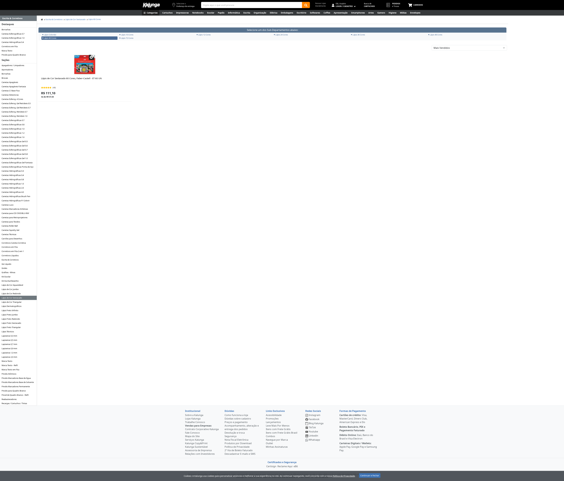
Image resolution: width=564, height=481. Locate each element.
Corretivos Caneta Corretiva (14, 243)
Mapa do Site (192, 436)
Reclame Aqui (284, 466)
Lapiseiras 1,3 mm (9, 352)
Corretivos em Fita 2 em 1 (13, 251)
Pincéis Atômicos (9, 373)
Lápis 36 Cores (358, 34)
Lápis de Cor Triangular (12, 302)
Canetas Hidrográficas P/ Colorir (16, 200)
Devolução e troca (235, 432)
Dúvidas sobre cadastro (238, 418)
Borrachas (6, 29)
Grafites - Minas (8, 272)
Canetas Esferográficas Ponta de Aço (17, 166)
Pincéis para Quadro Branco (14, 54)
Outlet (269, 443)
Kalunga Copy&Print (196, 443)
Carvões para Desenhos (12, 238)
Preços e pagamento (236, 422)
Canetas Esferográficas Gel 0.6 (15, 145)
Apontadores (7, 69)
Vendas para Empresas (198, 425)
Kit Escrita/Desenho (10, 281)
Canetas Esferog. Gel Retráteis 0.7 (16, 107)
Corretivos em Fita (10, 46)
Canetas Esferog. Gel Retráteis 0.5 (16, 103)
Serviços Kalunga (194, 439)
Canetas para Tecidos (11, 221)
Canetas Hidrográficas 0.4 (13, 42)
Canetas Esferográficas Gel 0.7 (15, 149)
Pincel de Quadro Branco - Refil (15, 395)
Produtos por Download (238, 443)
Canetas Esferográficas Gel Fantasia (17, 162)
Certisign (271, 466)
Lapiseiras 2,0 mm (9, 357)
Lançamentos (273, 422)
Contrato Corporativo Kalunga (202, 429)
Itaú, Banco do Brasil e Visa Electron (356, 436)
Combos (270, 436)
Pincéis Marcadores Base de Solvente (18, 382)
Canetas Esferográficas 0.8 (13, 124)
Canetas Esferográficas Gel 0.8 (15, 154)
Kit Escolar (6, 276)
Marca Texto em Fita (10, 369)
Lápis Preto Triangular (11, 327)
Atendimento (320, 6)
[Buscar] (306, 5)
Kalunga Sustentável (196, 446)
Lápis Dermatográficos (11, 306)
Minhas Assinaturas (277, 446)
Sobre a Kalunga (194, 415)
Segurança (230, 436)
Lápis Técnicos (8, 331)
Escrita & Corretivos (10, 259)
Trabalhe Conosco (195, 422)
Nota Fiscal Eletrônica (236, 439)
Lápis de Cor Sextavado (12, 297)
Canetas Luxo (8, 205)
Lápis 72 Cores (127, 38)
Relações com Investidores (200, 453)
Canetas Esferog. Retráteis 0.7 (14, 111)
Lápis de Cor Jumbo (10, 289)
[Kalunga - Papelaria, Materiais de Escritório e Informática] (151, 5)
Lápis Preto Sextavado (11, 323)
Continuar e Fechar (369, 475)
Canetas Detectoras (10, 95)
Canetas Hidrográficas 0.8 (13, 179)
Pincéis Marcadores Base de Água (16, 378)
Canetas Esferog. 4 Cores (12, 99)
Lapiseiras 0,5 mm (9, 340)
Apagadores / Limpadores (13, 65)
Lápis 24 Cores (281, 34)
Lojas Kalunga (192, 418)
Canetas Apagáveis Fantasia (14, 86)
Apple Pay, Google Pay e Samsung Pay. (358, 447)
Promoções (272, 418)
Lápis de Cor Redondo (11, 293)
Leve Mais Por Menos (277, 425)
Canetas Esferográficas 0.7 (13, 33)
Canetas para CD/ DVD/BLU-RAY (15, 213)
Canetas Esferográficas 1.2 (13, 133)
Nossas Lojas (320, 3)
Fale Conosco (192, 432)
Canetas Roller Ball (10, 225)
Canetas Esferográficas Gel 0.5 (15, 141)
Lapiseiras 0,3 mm (9, 335)
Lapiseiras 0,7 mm (9, 344)
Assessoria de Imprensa (198, 450)
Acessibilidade (274, 415)
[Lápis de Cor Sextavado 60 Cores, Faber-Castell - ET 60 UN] (85, 65)
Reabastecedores (9, 399)
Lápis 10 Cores (127, 34)
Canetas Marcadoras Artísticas (15, 209)
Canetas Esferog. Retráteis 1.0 (14, 116)
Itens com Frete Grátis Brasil (281, 432)
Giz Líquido (6, 264)
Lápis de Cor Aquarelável (12, 285)
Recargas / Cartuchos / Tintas (14, 403)
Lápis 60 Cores (94, 19)
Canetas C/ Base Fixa (11, 90)
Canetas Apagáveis (10, 82)
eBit (296, 466)
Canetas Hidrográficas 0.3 (13, 171)
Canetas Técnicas (9, 234)
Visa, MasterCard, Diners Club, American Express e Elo (353, 418)
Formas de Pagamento (352, 411)
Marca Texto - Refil (10, 365)
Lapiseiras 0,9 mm (9, 348)
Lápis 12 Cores (204, 34)
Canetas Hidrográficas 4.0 (13, 192)
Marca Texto (7, 50)
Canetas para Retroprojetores (14, 217)
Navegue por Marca (277, 439)
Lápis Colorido (50, 34)
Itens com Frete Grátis (278, 429)
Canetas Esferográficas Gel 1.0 (15, 158)
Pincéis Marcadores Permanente (16, 386)
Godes (4, 268)
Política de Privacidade (237, 446)
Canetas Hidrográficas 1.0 (13, 183)
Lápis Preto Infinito (10, 310)
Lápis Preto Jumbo (10, 314)
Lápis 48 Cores (436, 34)
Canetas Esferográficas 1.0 (13, 38)
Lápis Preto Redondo (11, 319)
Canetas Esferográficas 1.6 (13, 137)
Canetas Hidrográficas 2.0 (13, 187)
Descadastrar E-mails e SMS (240, 453)
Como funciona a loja (236, 415)
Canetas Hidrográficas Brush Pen (16, 196)
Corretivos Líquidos (10, 255)
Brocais (5, 78)
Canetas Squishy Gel (10, 230)
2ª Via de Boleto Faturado (239, 450)
